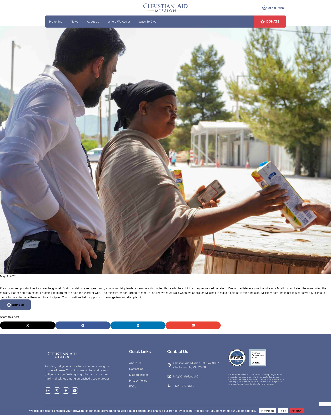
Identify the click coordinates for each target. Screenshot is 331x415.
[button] (15, 304)
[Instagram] (48, 390)
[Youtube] (75, 390)
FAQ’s (132, 386)
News (74, 21)
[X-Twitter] (57, 390)
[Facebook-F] (66, 390)
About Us (93, 21)
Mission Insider (138, 374)
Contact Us (136, 369)
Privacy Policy (138, 380)
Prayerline (55, 21)
